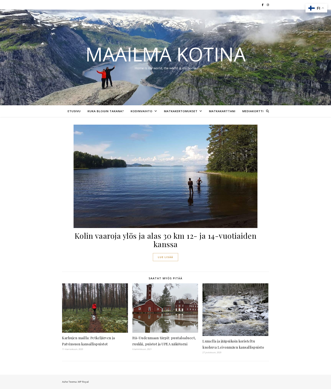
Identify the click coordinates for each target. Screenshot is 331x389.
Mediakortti (253, 111)
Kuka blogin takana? (106, 111)
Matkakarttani (222, 111)
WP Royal (83, 381)
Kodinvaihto (141, 111)
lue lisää (165, 257)
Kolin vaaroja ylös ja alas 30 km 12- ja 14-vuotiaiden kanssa (166, 239)
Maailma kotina (165, 54)
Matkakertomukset (180, 111)
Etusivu (74, 111)
